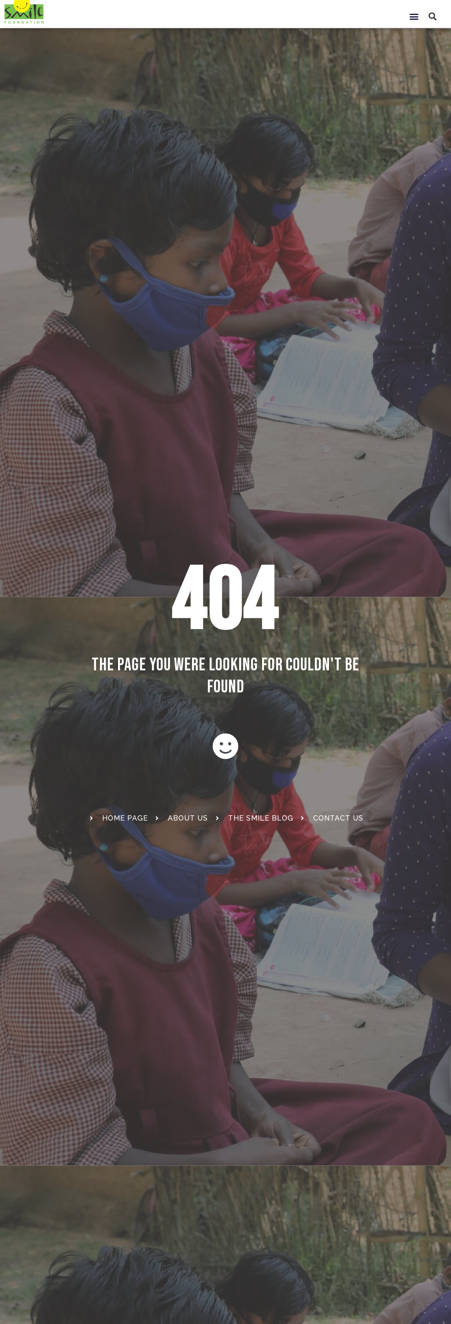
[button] (414, 16)
